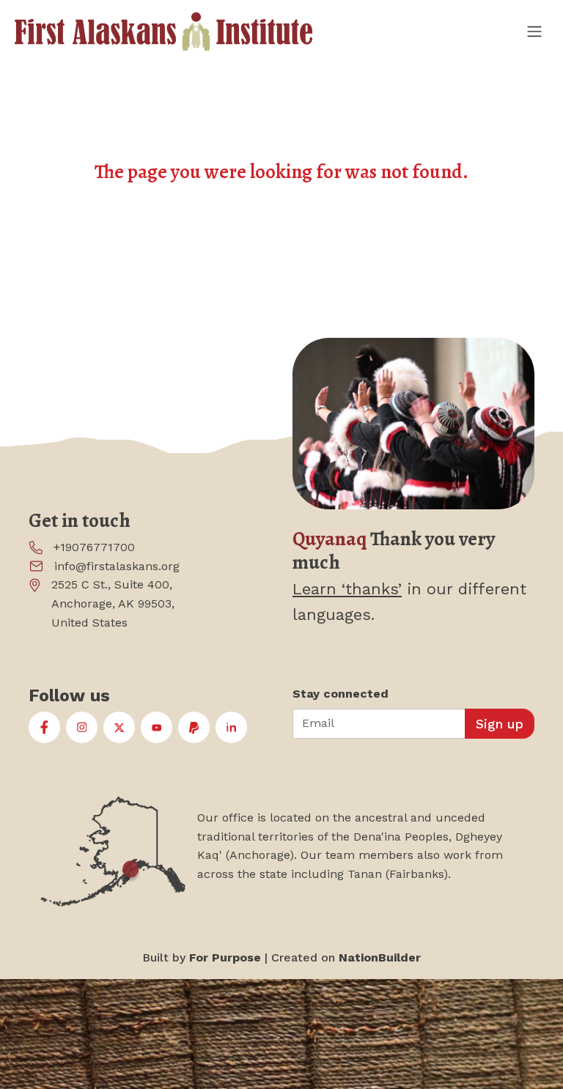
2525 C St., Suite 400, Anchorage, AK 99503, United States (112, 603)
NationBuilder (380, 957)
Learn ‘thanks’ (347, 589)
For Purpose (225, 957)
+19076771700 (94, 547)
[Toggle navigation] (533, 31)
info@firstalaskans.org (117, 566)
